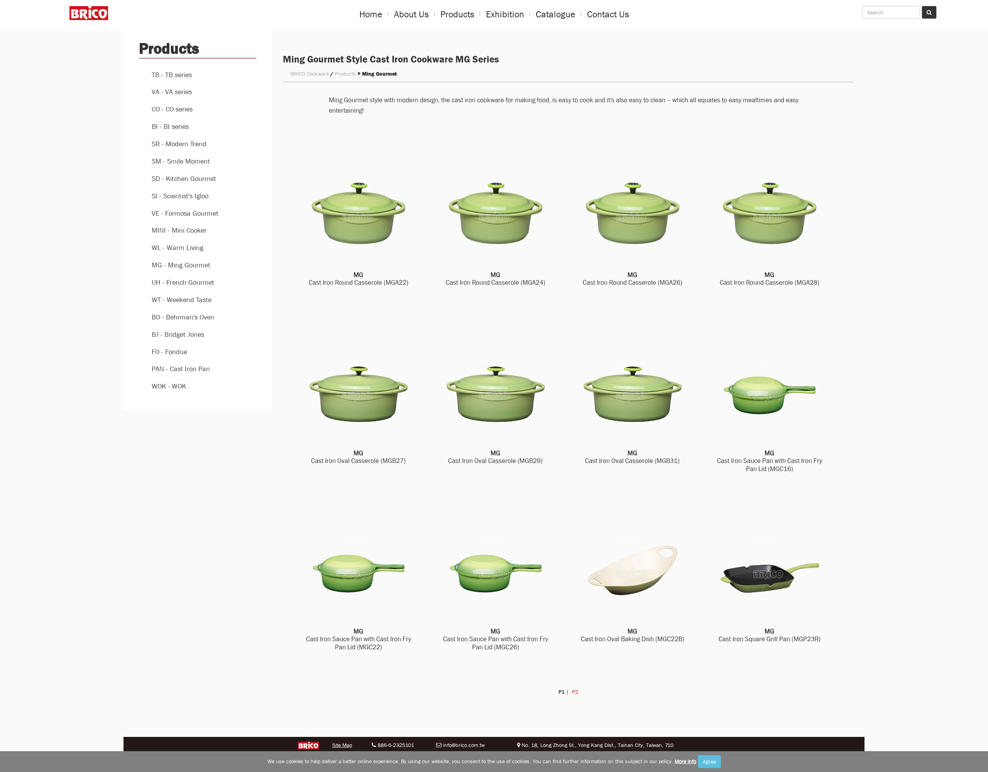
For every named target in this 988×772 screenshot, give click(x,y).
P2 (574, 691)
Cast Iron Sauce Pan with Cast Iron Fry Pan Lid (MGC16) (769, 461)
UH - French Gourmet (183, 282)
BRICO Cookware (310, 73)
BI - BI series (170, 126)
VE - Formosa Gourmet (185, 213)
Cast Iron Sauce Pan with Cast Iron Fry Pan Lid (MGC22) (358, 639)
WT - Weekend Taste (181, 300)
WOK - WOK (169, 386)
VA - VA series (172, 92)
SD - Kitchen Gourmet (184, 178)
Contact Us (608, 14)
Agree (709, 761)
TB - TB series (172, 75)
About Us (411, 14)
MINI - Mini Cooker (179, 230)
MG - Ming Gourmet (181, 265)
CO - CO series (172, 109)
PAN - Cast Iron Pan (181, 369)
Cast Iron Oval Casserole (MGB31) (632, 457)
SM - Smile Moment (181, 161)
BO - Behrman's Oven (183, 317)
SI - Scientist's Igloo (180, 196)
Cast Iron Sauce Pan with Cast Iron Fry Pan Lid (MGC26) (495, 639)
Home (370, 14)
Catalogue (555, 14)
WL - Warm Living (177, 247)
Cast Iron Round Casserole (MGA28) (769, 279)
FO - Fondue (169, 352)
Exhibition (505, 14)
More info (685, 761)
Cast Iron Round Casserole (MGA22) (358, 279)
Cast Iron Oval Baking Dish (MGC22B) (632, 635)
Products (457, 14)
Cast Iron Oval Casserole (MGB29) (495, 457)
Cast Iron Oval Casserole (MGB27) (358, 457)
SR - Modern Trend (179, 144)
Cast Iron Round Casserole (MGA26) (632, 279)
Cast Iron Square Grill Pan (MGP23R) (770, 635)
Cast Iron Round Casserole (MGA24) (495, 279)
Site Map (342, 745)
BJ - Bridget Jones (178, 334)
